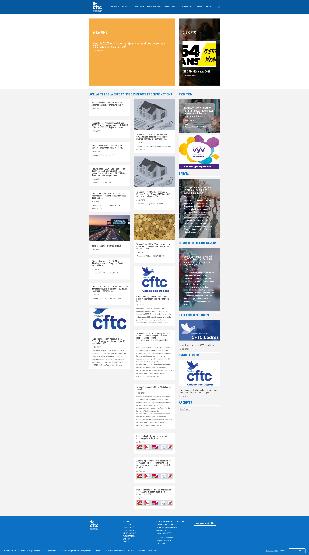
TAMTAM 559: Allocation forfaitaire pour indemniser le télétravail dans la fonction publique (198, 112)
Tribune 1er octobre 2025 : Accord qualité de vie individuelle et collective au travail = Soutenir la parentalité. (110, 288)
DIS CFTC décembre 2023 (196, 71)
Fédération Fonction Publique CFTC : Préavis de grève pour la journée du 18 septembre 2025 (108, 341)
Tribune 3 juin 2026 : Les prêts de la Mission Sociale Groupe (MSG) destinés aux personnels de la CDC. (153, 194)
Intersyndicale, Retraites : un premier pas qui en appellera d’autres (154, 437)
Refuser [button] (283, 551)
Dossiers (125, 7)
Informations (169, 7)
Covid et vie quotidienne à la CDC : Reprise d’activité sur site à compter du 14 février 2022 (198, 261)
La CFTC (209, 7)
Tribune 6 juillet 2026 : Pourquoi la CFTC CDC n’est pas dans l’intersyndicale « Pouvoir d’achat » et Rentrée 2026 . (153, 136)
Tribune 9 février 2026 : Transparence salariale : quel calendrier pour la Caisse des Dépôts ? (109, 195)
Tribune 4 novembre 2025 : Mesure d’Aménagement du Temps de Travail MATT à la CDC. (107, 263)
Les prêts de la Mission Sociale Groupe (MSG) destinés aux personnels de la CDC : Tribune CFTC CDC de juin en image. (110, 125)
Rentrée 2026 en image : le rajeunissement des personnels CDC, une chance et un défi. (129, 45)
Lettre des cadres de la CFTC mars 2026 (196, 345)
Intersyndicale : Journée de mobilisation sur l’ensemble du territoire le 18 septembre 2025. (153, 491)
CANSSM (200, 7)
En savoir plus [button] (272, 551)
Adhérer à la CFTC (205, 523)
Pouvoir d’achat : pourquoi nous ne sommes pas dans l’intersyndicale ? (107, 103)
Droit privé (139, 7)
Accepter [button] (297, 551)
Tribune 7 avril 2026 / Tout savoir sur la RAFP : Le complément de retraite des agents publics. (153, 246)
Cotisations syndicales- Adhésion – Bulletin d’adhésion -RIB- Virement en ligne (152, 298)
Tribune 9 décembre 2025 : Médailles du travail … (153, 388)
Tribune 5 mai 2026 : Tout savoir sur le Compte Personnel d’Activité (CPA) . (108, 146)
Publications (186, 7)
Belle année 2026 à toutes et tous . (107, 246)
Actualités (114, 7)
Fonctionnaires (154, 7)
